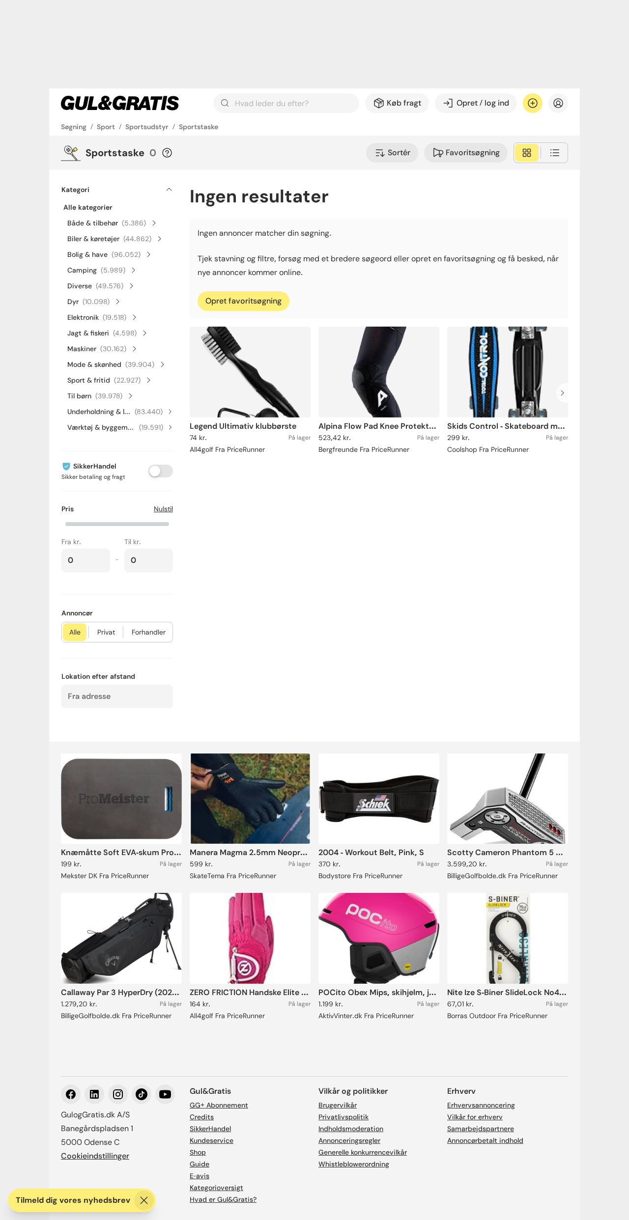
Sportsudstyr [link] (147, 126)
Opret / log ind (483, 103)
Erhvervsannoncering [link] (481, 1105)
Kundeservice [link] (211, 1140)
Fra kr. (71, 541)
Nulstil (163, 508)
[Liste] (555, 153)
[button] (117, 523)
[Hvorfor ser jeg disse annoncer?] (167, 153)
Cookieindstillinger (95, 1156)
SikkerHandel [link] (210, 1128)
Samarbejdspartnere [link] (480, 1128)
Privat (106, 632)
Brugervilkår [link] (337, 1105)
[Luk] (144, 1200)
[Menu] (558, 103)
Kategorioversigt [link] (216, 1187)
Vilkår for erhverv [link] (475, 1116)
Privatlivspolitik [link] (343, 1116)
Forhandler (149, 632)
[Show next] (565, 393)
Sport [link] (106, 126)
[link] (120, 103)
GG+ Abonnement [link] (219, 1105)
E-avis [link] (199, 1175)
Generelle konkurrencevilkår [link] (362, 1152)
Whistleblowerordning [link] (353, 1164)
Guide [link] (199, 1164)
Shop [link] (198, 1152)
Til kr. (132, 541)
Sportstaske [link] (198, 126)
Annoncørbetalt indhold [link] (485, 1140)
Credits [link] (202, 1116)
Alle (75, 632)
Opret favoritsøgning (243, 301)
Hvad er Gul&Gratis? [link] (223, 1199)
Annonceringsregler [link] (349, 1140)
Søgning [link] (73, 126)
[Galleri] (527, 153)
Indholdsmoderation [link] (350, 1128)
